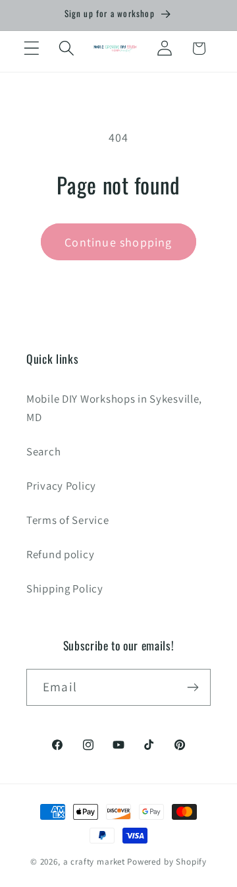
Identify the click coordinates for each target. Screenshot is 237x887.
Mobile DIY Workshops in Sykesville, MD (114, 407)
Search (43, 451)
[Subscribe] (192, 687)
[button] (31, 48)
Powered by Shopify (167, 861)
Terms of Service (67, 520)
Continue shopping (118, 242)
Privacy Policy (61, 485)
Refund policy (60, 554)
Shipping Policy (64, 588)
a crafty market (94, 861)
